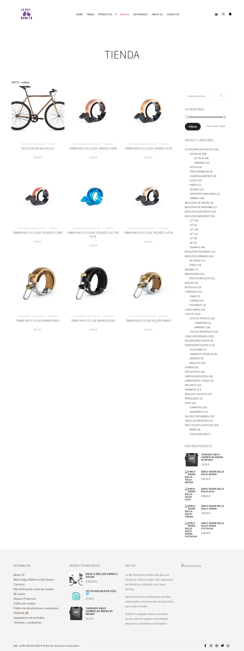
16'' (191, 229)
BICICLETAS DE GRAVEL (197, 202)
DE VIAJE (199, 158)
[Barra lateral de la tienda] (216, 14)
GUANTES (195, 358)
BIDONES (190, 269)
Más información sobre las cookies (34, 589)
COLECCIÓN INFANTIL (196, 336)
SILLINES (194, 189)
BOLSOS (189, 283)
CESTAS (194, 167)
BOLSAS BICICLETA (200, 278)
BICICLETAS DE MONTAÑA (198, 207)
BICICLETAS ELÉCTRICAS (198, 211)
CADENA (194, 300)
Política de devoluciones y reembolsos (36, 608)
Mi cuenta (19, 594)
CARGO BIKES (192, 309)
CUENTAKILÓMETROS (201, 176)
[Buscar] (223, 14)
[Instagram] (211, 645)
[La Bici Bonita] (26, 14)
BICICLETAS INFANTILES (197, 216)
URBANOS (199, 327)
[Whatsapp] (228, 645)
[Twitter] (222, 645)
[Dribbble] (216, 645)
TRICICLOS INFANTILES (197, 420)
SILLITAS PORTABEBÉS (197, 416)
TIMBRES (194, 198)
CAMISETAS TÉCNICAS (202, 354)
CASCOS (189, 314)
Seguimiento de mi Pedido (29, 618)
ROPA (188, 403)
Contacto (19, 584)
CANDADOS (191, 291)
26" (191, 242)
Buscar (222, 95)
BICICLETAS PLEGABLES (198, 251)
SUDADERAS (196, 411)
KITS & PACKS (192, 371)
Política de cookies (25, 603)
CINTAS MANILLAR (199, 171)
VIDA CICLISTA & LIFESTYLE (199, 425)
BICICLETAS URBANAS (197, 256)
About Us (19, 575)
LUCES (193, 180)
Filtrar (193, 126)
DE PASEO (195, 260)
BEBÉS (193, 429)
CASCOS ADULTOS (200, 318)
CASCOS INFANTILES (201, 331)
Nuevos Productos (25, 598)
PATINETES (191, 389)
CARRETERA (201, 323)
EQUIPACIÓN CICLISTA (197, 345)
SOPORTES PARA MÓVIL (203, 193)
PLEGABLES (196, 305)
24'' (191, 238)
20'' (191, 233)
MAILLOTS (195, 363)
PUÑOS (194, 184)
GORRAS (190, 367)
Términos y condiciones (27, 622)
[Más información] (230, 14)
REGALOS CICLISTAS (196, 394)
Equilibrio (195, 247)
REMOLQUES (192, 398)
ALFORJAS (195, 153)
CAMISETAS (196, 407)
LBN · (16, 645)
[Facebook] (205, 645)
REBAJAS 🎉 (21, 613)
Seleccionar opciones (38, 114)
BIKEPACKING (192, 274)
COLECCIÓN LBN (198, 434)
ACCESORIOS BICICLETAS (199, 149)
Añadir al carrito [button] (93, 114)
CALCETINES (196, 349)
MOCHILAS (191, 385)
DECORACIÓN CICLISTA (197, 340)
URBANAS (199, 162)
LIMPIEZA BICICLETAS (196, 376)
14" (191, 225)
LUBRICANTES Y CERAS (197, 380)
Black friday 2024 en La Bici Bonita (34, 579)
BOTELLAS (190, 287)
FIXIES (193, 265)
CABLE (193, 296)
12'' (191, 220)
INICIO (15, 82)
